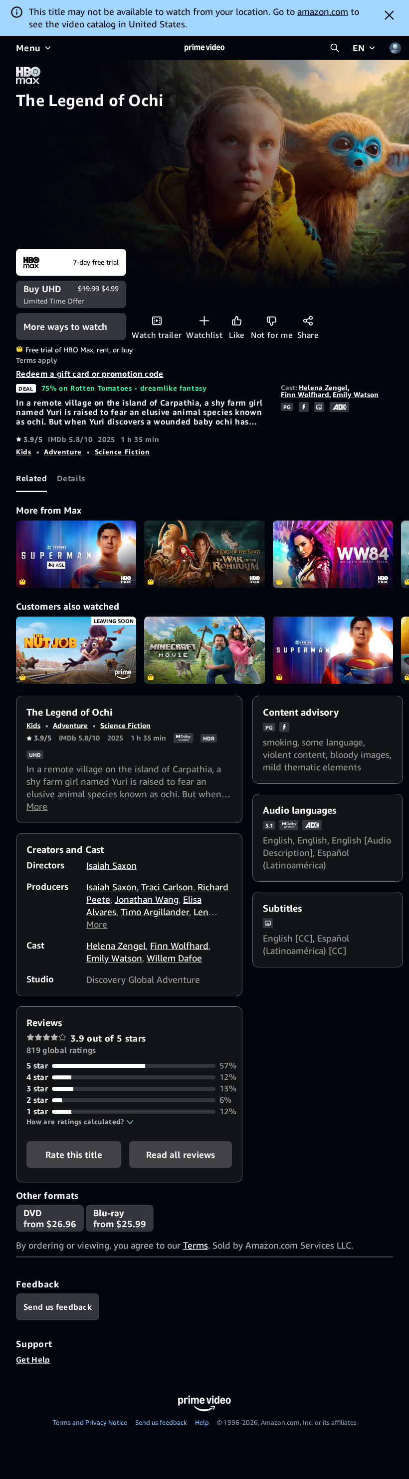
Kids (23, 451)
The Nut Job (76, 650)
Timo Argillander (155, 911)
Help (202, 1422)
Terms (195, 1245)
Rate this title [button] (73, 1154)
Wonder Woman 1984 (333, 554)
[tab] (31, 478)
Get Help (33, 1360)
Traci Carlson (167, 886)
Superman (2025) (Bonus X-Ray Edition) (333, 650)
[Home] (204, 48)
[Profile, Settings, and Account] (395, 47)
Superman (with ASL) (76, 554)
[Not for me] (271, 320)
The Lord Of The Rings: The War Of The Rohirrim (204, 554)
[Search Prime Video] (335, 47)
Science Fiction (122, 451)
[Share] (308, 320)
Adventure (63, 451)
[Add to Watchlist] (204, 320)
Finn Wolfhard (305, 394)
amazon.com (322, 11)
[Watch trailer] (157, 320)
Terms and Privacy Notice (90, 1422)
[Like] (236, 320)
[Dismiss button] (389, 15)
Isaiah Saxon (111, 865)
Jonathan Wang (147, 899)
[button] (80, 1121)
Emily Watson (356, 394)
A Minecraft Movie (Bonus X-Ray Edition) (204, 650)
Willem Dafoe (174, 957)
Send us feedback (161, 1422)
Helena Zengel (323, 387)
